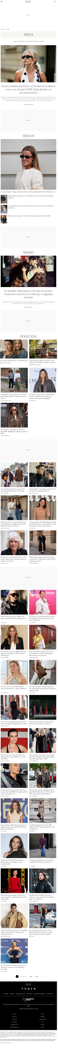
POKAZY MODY (29, 41)
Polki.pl (42, 1014)
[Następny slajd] (56, 349)
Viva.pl (42, 1022)
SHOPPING (41, 41)
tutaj (10, 1042)
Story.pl (42, 1027)
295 (31, 976)
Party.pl (14, 1014)
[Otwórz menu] (1, 1)
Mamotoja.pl (14, 1022)
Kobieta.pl (43, 1016)
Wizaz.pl (42, 1024)
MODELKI (36, 41)
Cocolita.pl (14, 1019)
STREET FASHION (21, 41)
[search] (55, 1)
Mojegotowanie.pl (14, 1024)
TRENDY (15, 41)
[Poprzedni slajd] (1, 349)
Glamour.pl (14, 1016)
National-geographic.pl (14, 1027)
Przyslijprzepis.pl (42, 1019)
